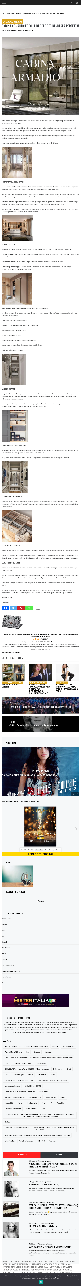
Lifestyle (4, 942)
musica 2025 (9, 1103)
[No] (78, 1280)
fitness (30, 1075)
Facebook (41, 901)
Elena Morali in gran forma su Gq (44, 1184)
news (20, 1103)
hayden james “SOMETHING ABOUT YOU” (19, 1080)
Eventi (69, 1069)
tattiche (8, 1122)
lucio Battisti (43, 1092)
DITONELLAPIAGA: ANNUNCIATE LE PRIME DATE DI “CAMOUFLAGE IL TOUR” (67, 687)
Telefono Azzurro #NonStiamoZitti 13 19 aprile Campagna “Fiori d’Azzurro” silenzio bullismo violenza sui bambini (40, 1128)
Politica (4, 959)
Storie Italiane (6, 977)
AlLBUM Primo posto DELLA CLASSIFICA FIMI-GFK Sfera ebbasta (26, 1046)
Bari (27, 1052)
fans (6, 1075)
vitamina (52, 1141)
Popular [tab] (23, 1155)
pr (51, 1103)
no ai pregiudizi (32, 1103)
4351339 (44, 639)
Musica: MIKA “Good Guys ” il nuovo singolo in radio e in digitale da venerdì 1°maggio (53, 1165)
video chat (41, 1141)
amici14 (55, 1046)
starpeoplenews (45, 1161)
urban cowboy (10, 1141)
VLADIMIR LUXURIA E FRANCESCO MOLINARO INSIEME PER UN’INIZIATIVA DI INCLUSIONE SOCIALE (39, 688)
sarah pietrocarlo (31, 1109)
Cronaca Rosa (6, 919)
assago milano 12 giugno (13, 1052)
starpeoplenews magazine (11, 971)
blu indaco (48, 1052)
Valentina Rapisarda (26, 1141)
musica (63, 1097)
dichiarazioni (41, 1063)
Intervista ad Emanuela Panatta (43, 1225)
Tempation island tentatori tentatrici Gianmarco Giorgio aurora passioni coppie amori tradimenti (37, 1135)
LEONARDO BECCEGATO (33, 1086)
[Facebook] (5, 607)
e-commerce (57, 1069)
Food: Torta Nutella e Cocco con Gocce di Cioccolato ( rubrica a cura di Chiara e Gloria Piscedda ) (53, 1207)
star (43, 1109)
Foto (3, 930)
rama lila (60, 1103)
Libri (3, 936)
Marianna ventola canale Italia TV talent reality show (23, 1097)
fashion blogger (18, 1075)
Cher (6, 1063)
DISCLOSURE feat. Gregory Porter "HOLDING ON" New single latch (27, 1069)
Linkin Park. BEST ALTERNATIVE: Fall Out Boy (20, 1092)
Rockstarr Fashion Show (13, 1109)
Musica (4, 954)
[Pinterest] (21, 607)
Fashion (4, 925)
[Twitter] (13, 607)
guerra (53, 1075)
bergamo (37, 1052)
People (44, 1103)
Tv (2, 983)
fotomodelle (42, 1075)
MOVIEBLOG (6, 948)
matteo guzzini (51, 1097)
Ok (41, 1282)
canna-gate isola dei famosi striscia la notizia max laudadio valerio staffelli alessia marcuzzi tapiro (39, 1058)
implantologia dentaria (12, 1086)
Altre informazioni (56, 642)
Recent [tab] (60, 1155)
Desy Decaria (29, 31)
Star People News (13, 653)
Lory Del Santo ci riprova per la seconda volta (50, 1246)
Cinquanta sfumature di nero (22, 1063)
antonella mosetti (68, 1046)
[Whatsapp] (29, 607)
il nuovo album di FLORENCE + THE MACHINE (53, 1080)
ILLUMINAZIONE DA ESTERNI (11, 685)
